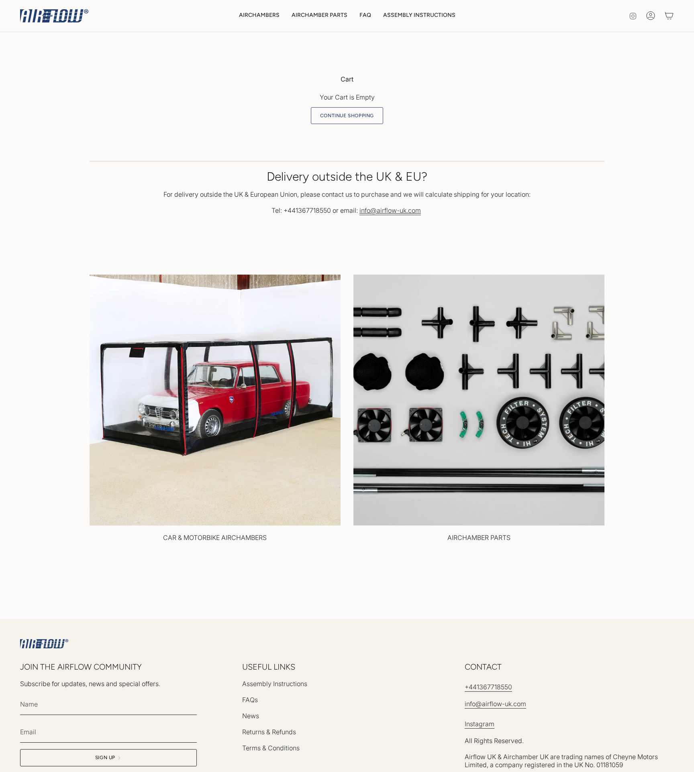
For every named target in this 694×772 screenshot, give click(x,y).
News (250, 716)
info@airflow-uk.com (495, 704)
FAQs (250, 700)
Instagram (479, 724)
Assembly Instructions (274, 684)
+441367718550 (488, 687)
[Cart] (669, 15)
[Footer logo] (44, 643)
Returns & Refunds (269, 732)
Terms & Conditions (271, 748)
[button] (259, 16)
